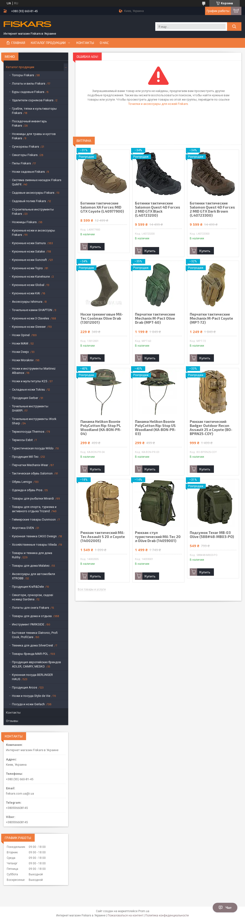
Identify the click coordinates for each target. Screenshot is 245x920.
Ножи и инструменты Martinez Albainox (34, 371)
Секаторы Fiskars (25, 155)
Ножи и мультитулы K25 (29, 381)
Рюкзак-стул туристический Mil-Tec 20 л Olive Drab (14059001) (158, 537)
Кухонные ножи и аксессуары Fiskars (33, 233)
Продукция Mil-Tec (25, 456)
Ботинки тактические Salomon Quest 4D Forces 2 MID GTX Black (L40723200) (157, 209)
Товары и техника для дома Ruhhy (32, 555)
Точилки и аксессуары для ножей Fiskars (158, 104)
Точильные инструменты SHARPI (30, 408)
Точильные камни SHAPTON (32, 310)
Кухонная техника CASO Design (34, 536)
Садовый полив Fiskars (29, 201)
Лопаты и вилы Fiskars (28, 83)
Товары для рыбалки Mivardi (33, 498)
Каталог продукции (48, 42)
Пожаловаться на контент (125, 915)
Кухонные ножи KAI (26, 293)
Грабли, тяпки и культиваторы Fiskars (34, 111)
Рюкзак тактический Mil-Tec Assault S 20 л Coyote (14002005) (102, 537)
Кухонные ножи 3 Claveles (30, 318)
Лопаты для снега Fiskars (30, 607)
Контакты (85, 42)
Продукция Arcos (24, 687)
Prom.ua (143, 911)
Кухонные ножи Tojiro (27, 268)
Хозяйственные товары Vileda (34, 544)
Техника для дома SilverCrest (32, 645)
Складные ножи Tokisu (28, 389)
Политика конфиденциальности (167, 915)
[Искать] (234, 26)
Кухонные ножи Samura (29, 243)
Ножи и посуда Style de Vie (31, 696)
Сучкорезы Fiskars (25, 146)
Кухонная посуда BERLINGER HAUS (32, 677)
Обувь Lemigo (22, 482)
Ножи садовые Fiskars (28, 171)
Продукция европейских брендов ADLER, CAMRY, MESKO (36, 664)
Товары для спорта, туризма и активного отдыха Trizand (34, 509)
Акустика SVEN (23, 528)
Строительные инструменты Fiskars (33, 211)
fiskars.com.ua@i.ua (20, 793)
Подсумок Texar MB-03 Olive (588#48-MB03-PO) (212, 535)
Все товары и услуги (92, 589)
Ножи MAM (20, 343)
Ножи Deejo (20, 352)
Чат (229, 907)
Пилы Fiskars (21, 163)
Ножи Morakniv (22, 360)
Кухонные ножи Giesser (29, 326)
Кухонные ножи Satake (28, 251)
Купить (95, 247)
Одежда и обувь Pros (27, 490)
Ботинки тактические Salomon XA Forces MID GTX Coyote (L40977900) (102, 207)
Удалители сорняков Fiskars (32, 100)
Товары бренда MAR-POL (30, 654)
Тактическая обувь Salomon (32, 473)
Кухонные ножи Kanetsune (31, 276)
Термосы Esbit (22, 440)
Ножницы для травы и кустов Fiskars (34, 136)
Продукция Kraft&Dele (28, 586)
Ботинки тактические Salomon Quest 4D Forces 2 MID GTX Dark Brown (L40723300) (212, 209)
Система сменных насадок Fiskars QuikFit (36, 182)
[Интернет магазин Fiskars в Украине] (27, 24)
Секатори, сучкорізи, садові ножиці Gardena (32, 597)
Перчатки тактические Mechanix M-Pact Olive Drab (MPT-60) (155, 318)
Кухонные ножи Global (28, 285)
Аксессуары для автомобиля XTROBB (33, 576)
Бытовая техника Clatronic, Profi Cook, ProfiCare (35, 635)
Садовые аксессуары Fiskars (33, 192)
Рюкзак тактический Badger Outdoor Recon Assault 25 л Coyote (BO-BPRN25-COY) (211, 428)
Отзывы (12, 721)
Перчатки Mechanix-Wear (30, 465)
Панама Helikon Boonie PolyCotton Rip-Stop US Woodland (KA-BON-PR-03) (155, 428)
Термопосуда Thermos (28, 431)
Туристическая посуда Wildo (33, 448)
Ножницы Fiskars (24, 222)
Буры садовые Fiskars (28, 92)
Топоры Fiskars (23, 75)
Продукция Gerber (25, 398)
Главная (18, 42)
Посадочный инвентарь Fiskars (29, 123)
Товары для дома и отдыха (32, 616)
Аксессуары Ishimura (27, 301)
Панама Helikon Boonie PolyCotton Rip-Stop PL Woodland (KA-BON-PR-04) (100, 428)
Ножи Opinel (21, 335)
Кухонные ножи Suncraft (29, 260)
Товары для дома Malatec (31, 565)
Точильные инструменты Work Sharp (34, 421)
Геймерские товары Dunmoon (34, 519)
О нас (104, 42)
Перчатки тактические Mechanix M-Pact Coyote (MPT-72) (211, 318)
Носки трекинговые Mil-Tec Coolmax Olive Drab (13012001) (101, 318)
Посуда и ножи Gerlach (28, 704)
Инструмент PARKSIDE (28, 624)
